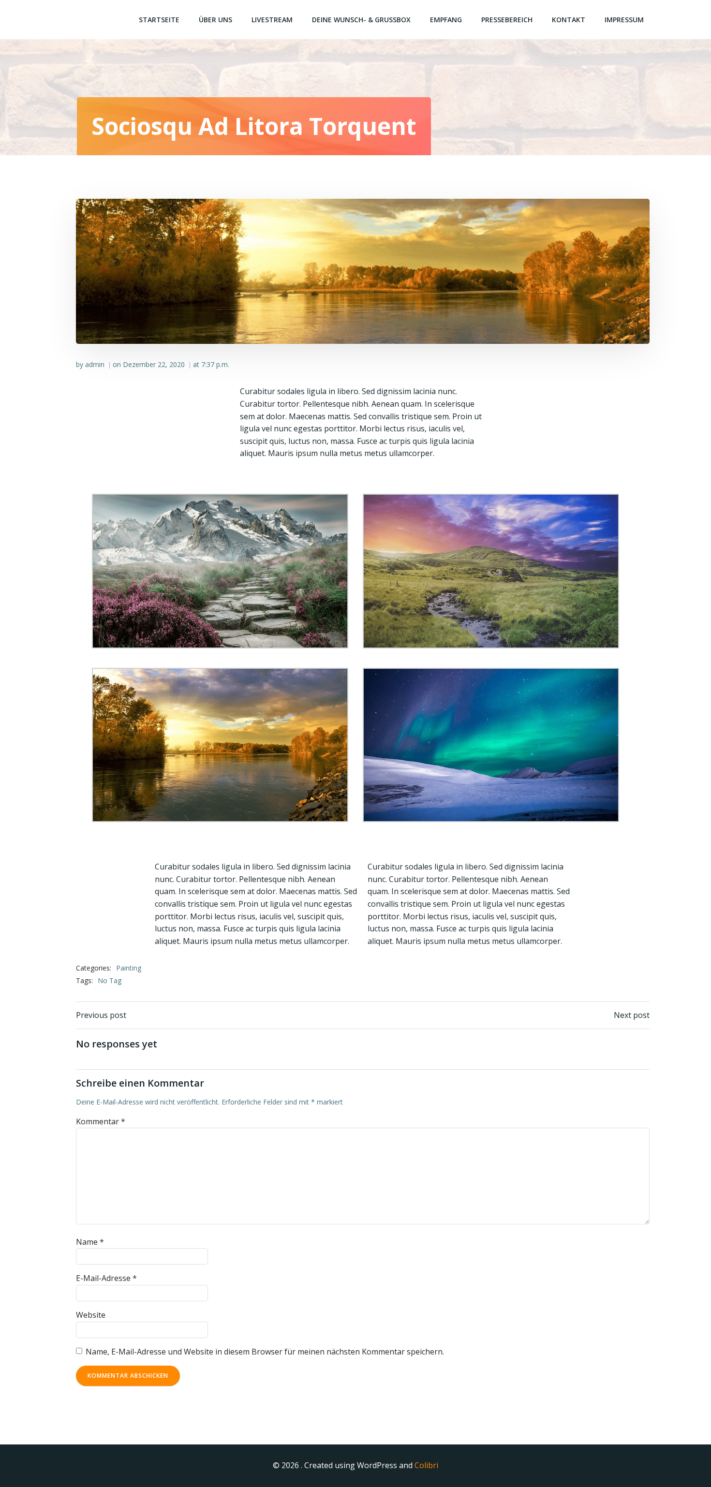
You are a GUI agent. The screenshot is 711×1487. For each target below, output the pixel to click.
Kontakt (568, 19)
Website (90, 1315)
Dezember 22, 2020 (154, 364)
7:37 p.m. (215, 364)
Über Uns (215, 19)
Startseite (159, 19)
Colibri (426, 1465)
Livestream (272, 19)
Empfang (446, 19)
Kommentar (100, 1121)
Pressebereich (507, 19)
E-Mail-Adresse (106, 1278)
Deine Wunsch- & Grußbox (361, 19)
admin (94, 364)
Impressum (624, 19)
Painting (128, 967)
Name (90, 1242)
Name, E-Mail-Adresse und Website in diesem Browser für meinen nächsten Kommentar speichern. (265, 1351)
